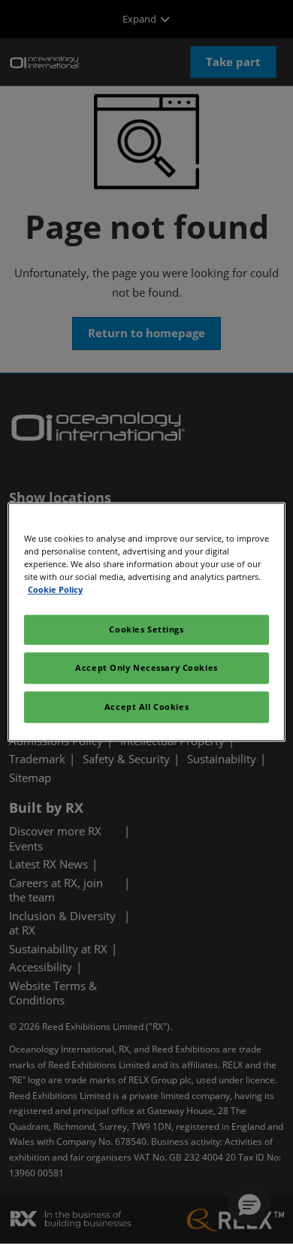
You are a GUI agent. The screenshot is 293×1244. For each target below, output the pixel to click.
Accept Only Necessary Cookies (146, 668)
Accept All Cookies (146, 707)
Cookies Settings (146, 630)
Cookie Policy (55, 590)
